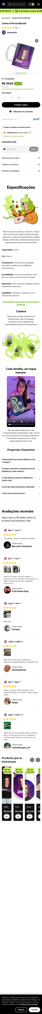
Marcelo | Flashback (22, 546)
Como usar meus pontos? (13, 493)
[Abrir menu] (37, 4)
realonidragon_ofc (21, 747)
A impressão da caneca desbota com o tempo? (19, 460)
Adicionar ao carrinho (7, 816)
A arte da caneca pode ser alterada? (18, 487)
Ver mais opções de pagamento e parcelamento (18, 89)
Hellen (15, 702)
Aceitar (34, 1010)
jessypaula (6, 18)
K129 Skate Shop (20, 591)
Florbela (16, 629)
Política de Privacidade (29, 1004)
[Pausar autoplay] (36, 41)
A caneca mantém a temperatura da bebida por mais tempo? (18, 469)
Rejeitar (21, 1010)
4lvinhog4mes (19, 670)
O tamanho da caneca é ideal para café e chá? (17, 479)
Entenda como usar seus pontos (14, 136)
